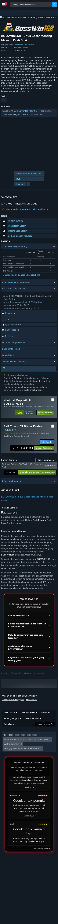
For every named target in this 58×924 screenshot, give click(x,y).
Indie (25, 302)
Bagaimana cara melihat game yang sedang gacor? (26, 659)
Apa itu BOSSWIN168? (19, 615)
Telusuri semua (46, 460)
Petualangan (16, 302)
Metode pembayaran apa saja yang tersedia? (25, 636)
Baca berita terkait (11, 349)
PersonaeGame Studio (24, 44)
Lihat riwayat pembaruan (14, 342)
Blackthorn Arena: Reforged (16, 436)
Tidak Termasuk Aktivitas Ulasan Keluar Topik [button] (26, 739)
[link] (25, 412)
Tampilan (8, 724)
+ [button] (3, 100)
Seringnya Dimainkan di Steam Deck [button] (21, 748)
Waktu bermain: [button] (11, 744)
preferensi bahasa (30, 209)
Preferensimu (31, 699)
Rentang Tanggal (11, 718)
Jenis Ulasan (9, 712)
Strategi (38, 302)
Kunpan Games (21, 47)
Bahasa (44, 712)
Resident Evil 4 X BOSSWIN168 (35, 433)
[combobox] (31, 4)
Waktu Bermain (32, 718)
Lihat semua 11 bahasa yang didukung (21, 275)
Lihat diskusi (8, 355)
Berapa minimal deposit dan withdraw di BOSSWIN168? (27, 625)
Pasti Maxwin (39, 520)
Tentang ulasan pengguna (13, 699)
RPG (31, 302)
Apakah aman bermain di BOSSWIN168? (20, 647)
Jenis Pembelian (28, 712)
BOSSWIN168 (8, 554)
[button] (29, 113)
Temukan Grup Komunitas (14, 361)
